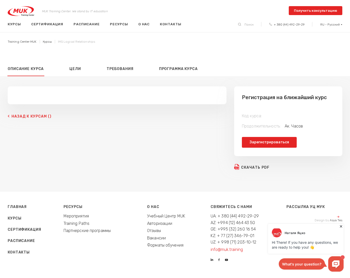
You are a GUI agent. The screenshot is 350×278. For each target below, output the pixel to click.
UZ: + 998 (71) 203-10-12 (233, 242)
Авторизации (159, 223)
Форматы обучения (165, 245)
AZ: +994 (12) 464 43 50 (233, 222)
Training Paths (77, 223)
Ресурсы (119, 24)
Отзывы (154, 230)
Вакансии (156, 238)
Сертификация (47, 24)
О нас (144, 24)
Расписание (87, 24)
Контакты (170, 24)
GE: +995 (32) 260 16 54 (233, 229)
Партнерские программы (87, 230)
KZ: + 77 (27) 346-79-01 (232, 235)
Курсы (14, 24)
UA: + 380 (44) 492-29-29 (235, 216)
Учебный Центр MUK (166, 216)
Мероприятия (76, 216)
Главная (17, 207)
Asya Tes (336, 220)
